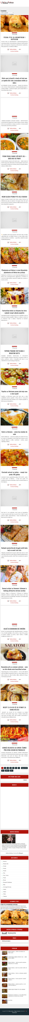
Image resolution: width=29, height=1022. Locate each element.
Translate (11, 14)
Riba (4, 884)
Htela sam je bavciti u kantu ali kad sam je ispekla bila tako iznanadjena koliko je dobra (14, 80)
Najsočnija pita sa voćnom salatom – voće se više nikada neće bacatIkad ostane (14, 668)
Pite (4, 873)
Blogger (21, 853)
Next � (7, 770)
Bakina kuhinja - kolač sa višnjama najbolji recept (17, 973)
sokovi (4, 891)
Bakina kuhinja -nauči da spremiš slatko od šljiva (17, 968)
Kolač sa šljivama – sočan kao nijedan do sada (14, 433)
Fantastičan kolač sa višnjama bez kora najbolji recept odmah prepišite (14, 311)
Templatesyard (14, 1012)
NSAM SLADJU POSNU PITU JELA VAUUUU (14, 197)
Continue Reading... (14, 51)
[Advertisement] (12, 807)
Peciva (4, 868)
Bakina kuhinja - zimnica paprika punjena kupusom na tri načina (17, 963)
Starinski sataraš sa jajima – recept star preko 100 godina (14, 473)
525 (3, 770)
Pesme (4, 870)
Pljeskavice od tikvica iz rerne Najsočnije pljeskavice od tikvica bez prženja (14, 271)
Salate (4, 889)
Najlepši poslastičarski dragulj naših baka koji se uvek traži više (14, 549)
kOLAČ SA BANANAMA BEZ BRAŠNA (14, 629)
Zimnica (5, 896)
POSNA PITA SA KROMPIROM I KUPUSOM (14, 38)
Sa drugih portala (7, 887)
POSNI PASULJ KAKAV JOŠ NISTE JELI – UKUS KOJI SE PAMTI (14, 157)
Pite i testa (5, 875)
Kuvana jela (5, 863)
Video (4, 894)
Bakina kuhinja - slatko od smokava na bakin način (16, 952)
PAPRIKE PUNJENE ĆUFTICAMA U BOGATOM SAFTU (14, 352)
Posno (4, 877)
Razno (4, 880)
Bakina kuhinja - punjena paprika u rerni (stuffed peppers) (17, 984)
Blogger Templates (17, 1011)
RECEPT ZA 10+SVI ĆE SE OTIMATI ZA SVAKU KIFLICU (14, 708)
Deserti (5, 861)
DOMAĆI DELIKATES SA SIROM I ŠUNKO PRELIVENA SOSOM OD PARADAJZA (14, 749)
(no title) (10, 1000)
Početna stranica (6, 941)
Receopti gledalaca (7, 882)
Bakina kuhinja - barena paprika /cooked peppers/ (17, 979)
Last (11, 770)
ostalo (4, 866)
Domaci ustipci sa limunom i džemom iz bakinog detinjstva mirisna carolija (14, 589)
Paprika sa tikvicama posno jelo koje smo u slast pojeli (14, 392)
